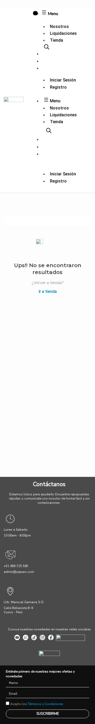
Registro (58, 87)
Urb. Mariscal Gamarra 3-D (24, 602)
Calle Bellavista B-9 (18, 608)
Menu (52, 14)
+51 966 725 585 (16, 566)
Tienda (56, 40)
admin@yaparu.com (19, 572)
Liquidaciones (63, 33)
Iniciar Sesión (63, 80)
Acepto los (36, 704)
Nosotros (59, 26)
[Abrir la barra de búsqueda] (46, 47)
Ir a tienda (48, 291)
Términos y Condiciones (45, 704)
